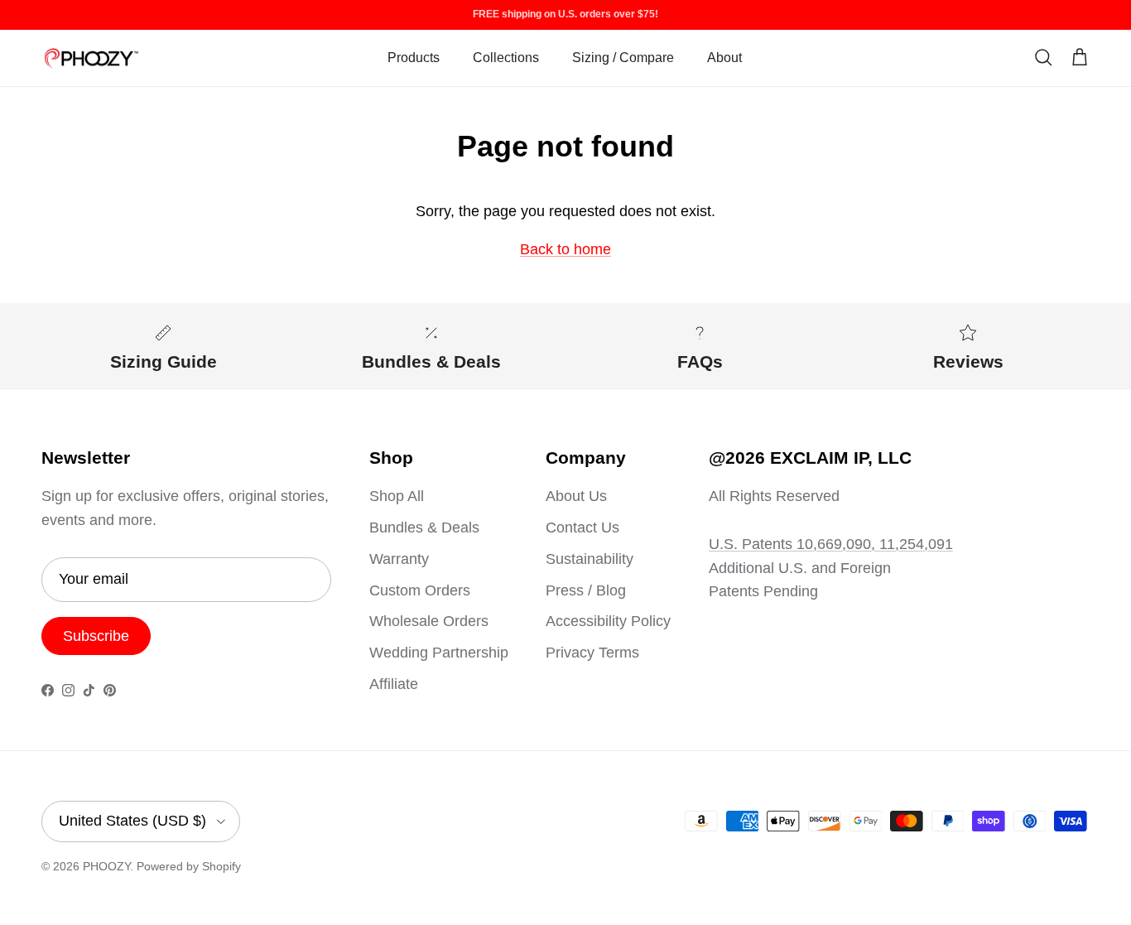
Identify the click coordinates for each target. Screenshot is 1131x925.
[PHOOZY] (91, 58)
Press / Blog (586, 590)
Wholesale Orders (428, 621)
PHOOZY (106, 866)
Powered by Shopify (189, 866)
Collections (506, 58)
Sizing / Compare (623, 58)
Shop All (396, 496)
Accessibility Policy (608, 621)
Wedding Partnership (438, 652)
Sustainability (589, 559)
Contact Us (582, 527)
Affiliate (393, 684)
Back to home (565, 249)
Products (413, 58)
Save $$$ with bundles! (565, 20)
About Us (576, 496)
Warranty (399, 559)
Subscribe (96, 636)
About (724, 58)
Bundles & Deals (424, 527)
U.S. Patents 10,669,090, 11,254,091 (831, 544)
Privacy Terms (592, 652)
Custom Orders (419, 590)
